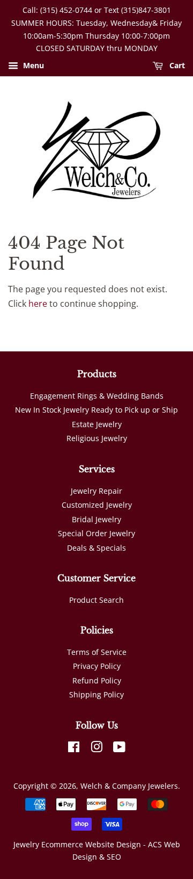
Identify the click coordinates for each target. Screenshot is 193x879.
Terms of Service (97, 652)
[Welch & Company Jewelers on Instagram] (96, 749)
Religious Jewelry (96, 438)
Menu (32, 66)
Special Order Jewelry (96, 533)
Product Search (96, 600)
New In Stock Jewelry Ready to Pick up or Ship (96, 410)
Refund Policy (96, 680)
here (37, 303)
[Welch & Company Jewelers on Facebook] (74, 749)
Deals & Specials (96, 548)
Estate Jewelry (97, 424)
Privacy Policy (97, 666)
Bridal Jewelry (96, 519)
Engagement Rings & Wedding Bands (97, 396)
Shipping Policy (96, 694)
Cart (176, 66)
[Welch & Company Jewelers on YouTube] (119, 749)
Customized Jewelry (97, 505)
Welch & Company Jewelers (129, 786)
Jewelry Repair (96, 491)
